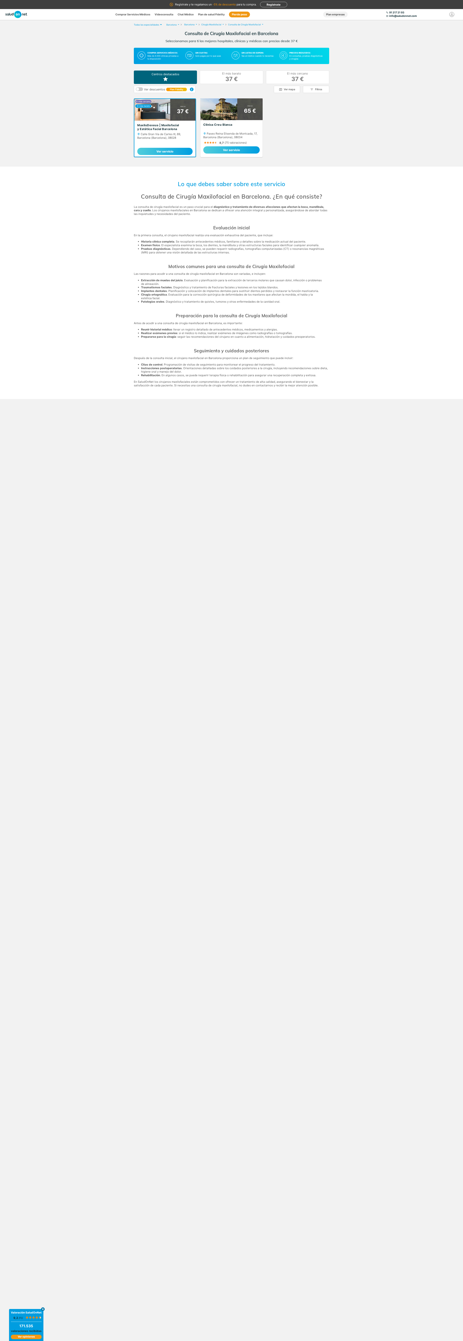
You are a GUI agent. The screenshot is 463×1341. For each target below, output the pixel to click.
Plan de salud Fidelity (211, 14)
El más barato (231, 77)
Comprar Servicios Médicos (132, 14)
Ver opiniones (26, 1336)
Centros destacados (165, 74)
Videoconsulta (164, 14)
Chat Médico (186, 14)
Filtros (318, 89)
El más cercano (297, 77)
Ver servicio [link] (164, 151)
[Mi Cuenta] (451, 14)
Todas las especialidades (146, 24)
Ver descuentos (163, 89)
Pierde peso (239, 14)
